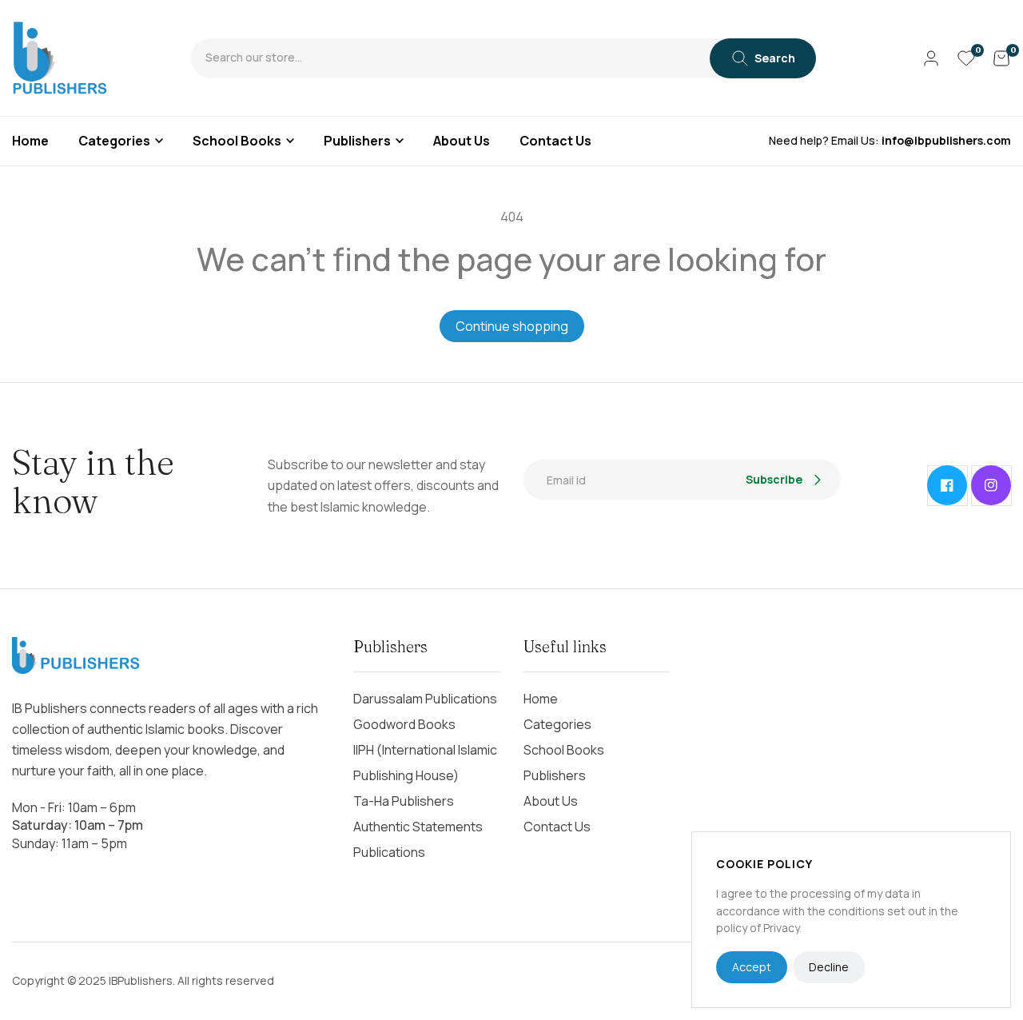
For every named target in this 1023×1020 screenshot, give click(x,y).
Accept (751, 966)
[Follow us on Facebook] (947, 485)
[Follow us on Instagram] (991, 485)
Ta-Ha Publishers (403, 801)
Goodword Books (404, 724)
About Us (550, 801)
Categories (114, 140)
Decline (829, 966)
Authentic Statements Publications (418, 839)
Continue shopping (512, 326)
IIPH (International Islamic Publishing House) (425, 762)
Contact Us (557, 826)
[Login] (931, 58)
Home (540, 698)
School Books (237, 140)
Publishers (357, 140)
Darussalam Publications (425, 698)
